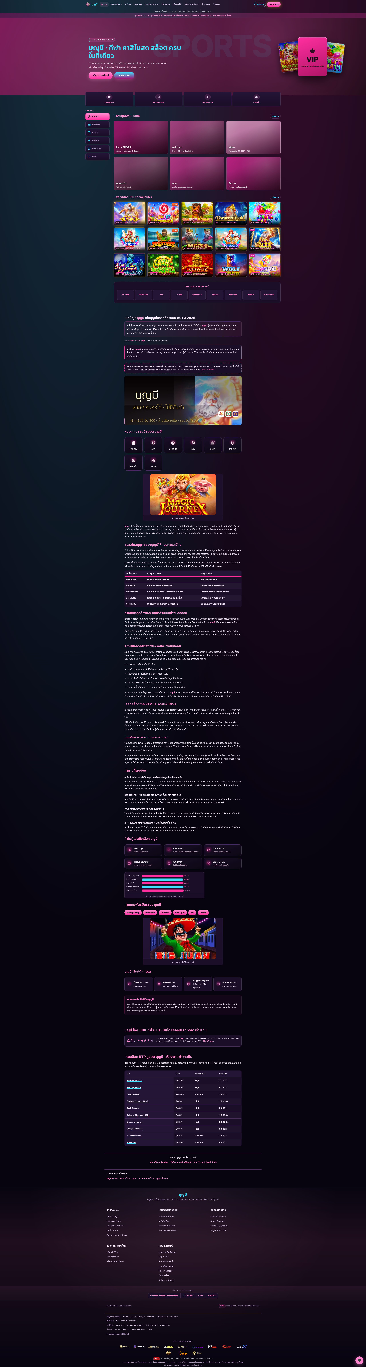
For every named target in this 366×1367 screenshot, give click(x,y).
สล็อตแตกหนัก (113, 1256)
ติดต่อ (149, 1329)
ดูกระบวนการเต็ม (208, 370)
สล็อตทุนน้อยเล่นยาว (115, 1261)
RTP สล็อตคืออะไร (128, 1178)
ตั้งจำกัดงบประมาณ (167, 1225)
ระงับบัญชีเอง (164, 1221)
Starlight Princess (134, 1129)
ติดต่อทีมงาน (112, 1230)
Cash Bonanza (133, 1108)
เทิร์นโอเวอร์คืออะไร (166, 1280)
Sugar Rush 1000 (218, 1230)
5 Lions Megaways (135, 1122)
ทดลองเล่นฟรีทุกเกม (122, 1329)
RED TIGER (233, 295)
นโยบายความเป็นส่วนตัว (182, 1365)
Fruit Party (131, 1142)
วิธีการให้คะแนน (208, 1041)
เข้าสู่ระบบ (260, 4)
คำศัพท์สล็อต (164, 1275)
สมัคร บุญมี (120, 1325)
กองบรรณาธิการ (114, 1221)
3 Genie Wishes (134, 1136)
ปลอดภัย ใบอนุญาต (137, 1317)
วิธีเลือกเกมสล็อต (146, 1178)
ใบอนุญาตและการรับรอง (117, 1235)
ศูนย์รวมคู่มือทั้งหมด (167, 1252)
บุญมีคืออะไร (112, 1178)
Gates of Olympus (218, 1225)
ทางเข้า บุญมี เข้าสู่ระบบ (135, 1325)
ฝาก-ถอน (138, 4)
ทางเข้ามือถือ (165, 1325)
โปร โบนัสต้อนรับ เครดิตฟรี (126, 1321)
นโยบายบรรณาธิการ (115, 1225)
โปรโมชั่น (128, 4)
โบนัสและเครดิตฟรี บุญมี (181, 1162)
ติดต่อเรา (216, 4)
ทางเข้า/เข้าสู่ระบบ (151, 4)
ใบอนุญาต (206, 4)
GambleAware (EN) (167, 1230)
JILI (161, 295)
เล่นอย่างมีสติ (208, 1359)
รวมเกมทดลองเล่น (218, 1216)
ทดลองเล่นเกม (116, 4)
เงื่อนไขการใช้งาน (196, 1365)
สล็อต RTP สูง (113, 1252)
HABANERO (197, 295)
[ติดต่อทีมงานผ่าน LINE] (359, 1360)
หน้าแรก (104, 4)
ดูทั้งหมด (275, 116)
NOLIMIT (215, 295)
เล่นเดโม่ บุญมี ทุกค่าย (159, 1162)
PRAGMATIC (143, 295)
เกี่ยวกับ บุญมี (112, 1216)
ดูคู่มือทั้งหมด (162, 1178)
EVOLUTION (269, 295)
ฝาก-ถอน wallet (152, 1325)
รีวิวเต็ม (125, 1317)
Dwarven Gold (133, 1094)
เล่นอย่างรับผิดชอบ (192, 4)
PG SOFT (125, 295)
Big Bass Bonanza (134, 1080)
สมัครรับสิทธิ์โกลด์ (100, 75)
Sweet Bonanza (217, 1221)
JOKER (179, 295)
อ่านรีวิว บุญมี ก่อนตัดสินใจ (205, 1162)
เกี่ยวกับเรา (165, 4)
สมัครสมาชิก (274, 4)
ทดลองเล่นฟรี (124, 75)
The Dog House (134, 1087)
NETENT (251, 295)
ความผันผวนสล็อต (166, 1266)
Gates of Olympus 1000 (137, 1115)
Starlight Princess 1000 (137, 1101)
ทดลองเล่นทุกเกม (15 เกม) (119, 1334)
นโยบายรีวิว (177, 4)
